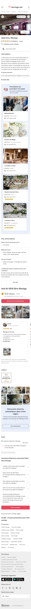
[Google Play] (18, 580)
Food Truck (22, 544)
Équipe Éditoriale (5, 571)
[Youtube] (16, 588)
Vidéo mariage (5, 533)
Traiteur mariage (5, 527)
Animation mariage (17, 538)
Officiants (3, 547)
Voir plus (15, 282)
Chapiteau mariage (6, 538)
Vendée (14, 11)
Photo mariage (19, 530)
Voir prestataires (16, 426)
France (7, 596)
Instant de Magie (9, 139)
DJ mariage (11, 547)
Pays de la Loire (5, 11)
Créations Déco (9, 220)
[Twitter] (6, 588)
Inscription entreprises (6, 569)
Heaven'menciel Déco (11, 192)
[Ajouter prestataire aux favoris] (28, 16)
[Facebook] (2, 588)
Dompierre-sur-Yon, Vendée (11, 44)
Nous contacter (15, 507)
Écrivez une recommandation (15, 301)
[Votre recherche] (2, 16)
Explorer (25, 32)
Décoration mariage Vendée (8, 452)
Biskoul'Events (9, 113)
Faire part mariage (16, 527)
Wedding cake (13, 544)
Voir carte (25, 443)
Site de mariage (22, 571)
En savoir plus (5, 79)
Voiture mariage (5, 536)
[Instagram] (13, 588)
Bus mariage (14, 536)
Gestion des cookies (21, 562)
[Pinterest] (9, 588)
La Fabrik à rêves (10, 166)
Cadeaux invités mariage (7, 530)
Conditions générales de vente (9, 559)
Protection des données (7, 562)
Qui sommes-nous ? (20, 569)
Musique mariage (15, 533)
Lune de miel (4, 544)
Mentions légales (11, 557)
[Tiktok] (20, 588)
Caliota (19, 514)
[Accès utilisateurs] (29, 7)
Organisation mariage (16, 541)
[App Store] (6, 580)
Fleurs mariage (5, 541)
